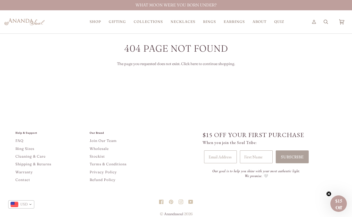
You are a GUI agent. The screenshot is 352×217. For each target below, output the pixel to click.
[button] (95, 21)
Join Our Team (103, 140)
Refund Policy (103, 179)
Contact (22, 179)
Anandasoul (173, 214)
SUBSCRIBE (292, 156)
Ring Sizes (24, 148)
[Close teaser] (328, 193)
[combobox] (21, 204)
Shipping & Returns (33, 164)
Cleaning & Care (30, 156)
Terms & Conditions (108, 164)
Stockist (97, 156)
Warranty (24, 172)
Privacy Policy (103, 172)
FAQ (19, 140)
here (194, 63)
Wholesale (99, 148)
